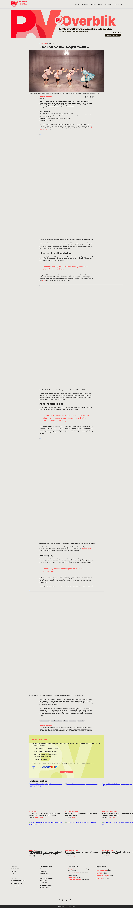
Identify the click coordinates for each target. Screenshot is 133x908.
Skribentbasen (15, 883)
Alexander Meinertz (73, 872)
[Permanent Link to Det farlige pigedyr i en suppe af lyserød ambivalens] (82, 835)
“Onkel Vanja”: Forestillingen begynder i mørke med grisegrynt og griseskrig (45, 814)
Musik (113, 855)
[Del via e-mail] (90, 97)
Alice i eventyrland (45, 720)
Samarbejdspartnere (46, 878)
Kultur (41, 43)
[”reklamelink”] (66, 24)
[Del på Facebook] (85, 97)
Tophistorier (15, 869)
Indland (48, 855)
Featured (42, 855)
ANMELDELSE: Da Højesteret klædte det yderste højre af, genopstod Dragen (45, 853)
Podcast (13, 876)
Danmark (37, 855)
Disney (65, 720)
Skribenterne (44, 873)
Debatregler (43, 880)
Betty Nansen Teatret (56, 720)
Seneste (13, 871)
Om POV (42, 869)
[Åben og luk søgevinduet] (121, 4)
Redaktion (43, 871)
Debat (13, 873)
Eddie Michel (99, 873)
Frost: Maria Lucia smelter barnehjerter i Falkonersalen (81, 814)
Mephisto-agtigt (86, 548)
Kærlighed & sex (76, 855)
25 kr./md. (67, 772)
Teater (45, 43)
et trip (44, 280)
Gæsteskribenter (45, 876)
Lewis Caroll (72, 720)
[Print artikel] (93, 97)
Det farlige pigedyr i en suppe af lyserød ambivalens (81, 853)
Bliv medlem (43, 883)
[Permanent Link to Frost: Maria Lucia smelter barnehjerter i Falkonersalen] (82, 796)
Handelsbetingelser (46, 885)
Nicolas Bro (81, 720)
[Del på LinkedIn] (88, 97)
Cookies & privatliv (45, 887)
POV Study (14, 878)
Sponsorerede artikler (18, 880)
